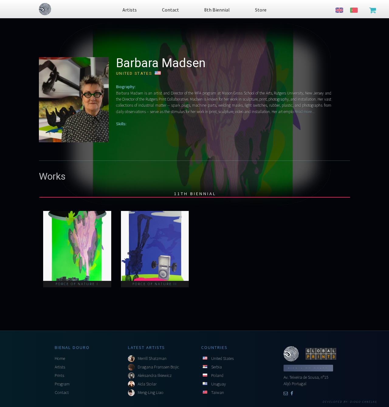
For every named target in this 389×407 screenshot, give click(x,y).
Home (60, 358)
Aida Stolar (147, 384)
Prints (59, 375)
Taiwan (217, 392)
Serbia (216, 367)
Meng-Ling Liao (151, 392)
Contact (62, 392)
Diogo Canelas (363, 402)
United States (222, 358)
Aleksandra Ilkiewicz (155, 375)
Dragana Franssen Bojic (158, 367)
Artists (60, 367)
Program (62, 384)
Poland (217, 375)
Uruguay (218, 384)
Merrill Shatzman (152, 358)
